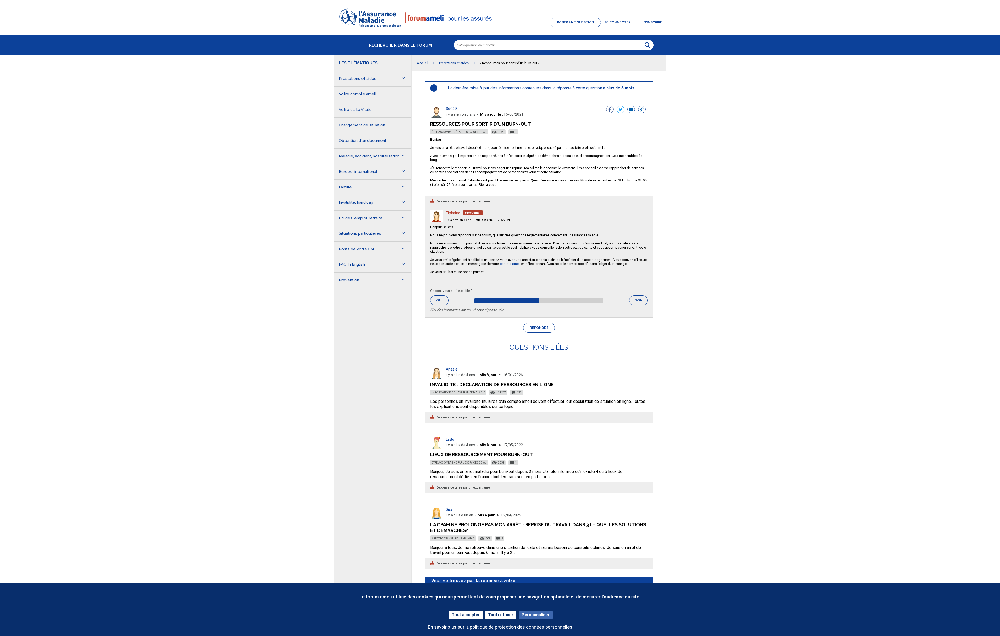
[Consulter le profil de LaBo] (436, 447)
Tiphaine (453, 213)
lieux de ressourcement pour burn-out (481, 454)
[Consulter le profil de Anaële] (436, 377)
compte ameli (510, 264)
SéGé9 (451, 109)
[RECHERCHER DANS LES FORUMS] (647, 45)
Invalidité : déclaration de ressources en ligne (492, 384)
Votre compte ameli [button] (357, 94)
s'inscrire (653, 22)
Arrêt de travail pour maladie (453, 538)
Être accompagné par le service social (459, 132)
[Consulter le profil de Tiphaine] (436, 220)
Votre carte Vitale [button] (355, 109)
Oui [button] (442, 300)
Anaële (452, 369)
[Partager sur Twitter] (620, 110)
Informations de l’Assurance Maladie (458, 392)
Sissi (449, 509)
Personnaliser (536, 614)
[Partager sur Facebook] (610, 110)
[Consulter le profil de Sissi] (436, 517)
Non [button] (641, 301)
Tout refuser (501, 614)
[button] (500, 27)
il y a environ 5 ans (458, 220)
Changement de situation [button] (362, 125)
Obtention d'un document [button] (362, 140)
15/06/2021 (493, 220)
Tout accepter (466, 614)
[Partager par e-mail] (631, 110)
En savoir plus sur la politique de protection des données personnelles (500, 627)
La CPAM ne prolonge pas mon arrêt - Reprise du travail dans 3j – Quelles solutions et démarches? (538, 527)
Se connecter (617, 22)
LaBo (450, 439)
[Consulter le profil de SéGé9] (436, 116)
